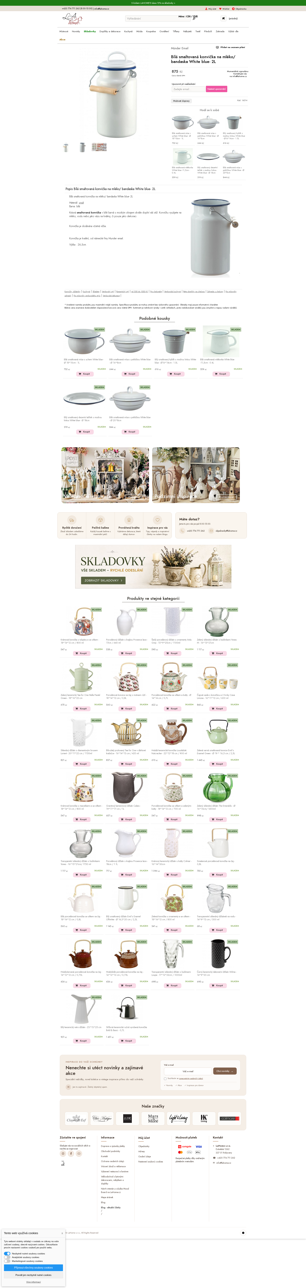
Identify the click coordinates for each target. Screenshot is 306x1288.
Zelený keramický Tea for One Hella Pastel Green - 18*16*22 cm (80, 697)
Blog (103, 1202)
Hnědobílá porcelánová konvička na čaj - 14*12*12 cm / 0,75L (124, 973)
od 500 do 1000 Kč (139, 291)
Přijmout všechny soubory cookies (33, 1267)
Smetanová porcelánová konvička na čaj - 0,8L (216, 863)
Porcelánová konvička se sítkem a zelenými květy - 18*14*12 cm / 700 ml (171, 807)
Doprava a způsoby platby (113, 1146)
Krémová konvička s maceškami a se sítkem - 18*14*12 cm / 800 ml (81, 807)
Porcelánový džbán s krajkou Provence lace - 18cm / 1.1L (127, 863)
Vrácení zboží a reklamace (113, 1166)
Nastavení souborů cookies (150, 1161)
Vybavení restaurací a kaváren (114, 1171)
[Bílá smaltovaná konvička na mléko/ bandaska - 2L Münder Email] (66, 147)
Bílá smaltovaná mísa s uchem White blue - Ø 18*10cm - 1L (181, 136)
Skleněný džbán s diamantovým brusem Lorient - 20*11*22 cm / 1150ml (79, 752)
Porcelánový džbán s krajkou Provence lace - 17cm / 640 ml (127, 641)
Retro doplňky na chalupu (194, 291)
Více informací (33, 1282)
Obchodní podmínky (110, 1151)
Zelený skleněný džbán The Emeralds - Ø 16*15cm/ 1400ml (216, 807)
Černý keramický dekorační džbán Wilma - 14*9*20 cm (217, 973)
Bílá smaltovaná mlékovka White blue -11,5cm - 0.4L (182, 170)
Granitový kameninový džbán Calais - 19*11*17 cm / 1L (123, 807)
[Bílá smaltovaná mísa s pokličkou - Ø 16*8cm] (208, 122)
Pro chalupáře (156, 291)
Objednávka (241, 8)
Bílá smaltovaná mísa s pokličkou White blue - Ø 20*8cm (233, 170)
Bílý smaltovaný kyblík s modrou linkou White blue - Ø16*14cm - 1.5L (234, 136)
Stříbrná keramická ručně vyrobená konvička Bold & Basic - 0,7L (126, 1029)
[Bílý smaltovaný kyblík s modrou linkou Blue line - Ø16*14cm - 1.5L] (234, 122)
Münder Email (179, 48)
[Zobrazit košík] (223, 18)
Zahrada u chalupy (215, 291)
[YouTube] (79, 1153)
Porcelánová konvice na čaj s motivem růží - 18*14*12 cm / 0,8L (126, 697)
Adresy (141, 1151)
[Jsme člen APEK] (63, 1163)
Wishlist (225, 8)
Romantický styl (122, 291)
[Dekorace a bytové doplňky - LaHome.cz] (72, 19)
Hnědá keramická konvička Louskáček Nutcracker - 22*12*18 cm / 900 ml (169, 752)
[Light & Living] (178, 1118)
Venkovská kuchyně (172, 291)
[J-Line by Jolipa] (127, 1118)
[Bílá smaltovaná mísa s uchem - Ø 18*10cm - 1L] (183, 122)
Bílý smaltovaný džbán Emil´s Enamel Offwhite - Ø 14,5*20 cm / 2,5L (123, 918)
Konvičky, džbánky (72, 291)
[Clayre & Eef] (76, 1118)
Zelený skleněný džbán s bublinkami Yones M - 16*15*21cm (217, 641)
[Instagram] (63, 1153)
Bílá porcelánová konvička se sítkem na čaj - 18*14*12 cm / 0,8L (81, 918)
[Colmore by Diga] (229, 1118)
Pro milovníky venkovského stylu (87, 295)
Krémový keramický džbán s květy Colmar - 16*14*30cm (172, 863)
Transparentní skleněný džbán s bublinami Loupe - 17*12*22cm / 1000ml (171, 973)
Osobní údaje (144, 1156)
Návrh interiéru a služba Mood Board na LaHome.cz (115, 1190)
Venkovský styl (108, 291)
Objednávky (143, 1146)
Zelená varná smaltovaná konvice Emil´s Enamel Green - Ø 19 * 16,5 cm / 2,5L (216, 752)
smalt (81, 203)
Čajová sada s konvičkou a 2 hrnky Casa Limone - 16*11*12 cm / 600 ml (216, 697)
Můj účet (212, 8)
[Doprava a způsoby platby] (190, 1150)
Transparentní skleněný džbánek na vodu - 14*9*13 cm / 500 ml (216, 918)
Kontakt (104, 1156)
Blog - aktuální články (110, 1207)
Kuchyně (86, 291)
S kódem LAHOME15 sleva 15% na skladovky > (153, 3)
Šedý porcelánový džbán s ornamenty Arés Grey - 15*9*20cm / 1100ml (172, 641)
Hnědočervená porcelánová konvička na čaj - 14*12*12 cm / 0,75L (81, 973)
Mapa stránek (107, 1197)
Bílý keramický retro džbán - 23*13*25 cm (81, 1027)
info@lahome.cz (101, 8)
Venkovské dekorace (111, 295)
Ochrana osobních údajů (112, 1161)
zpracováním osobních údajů (191, 1078)
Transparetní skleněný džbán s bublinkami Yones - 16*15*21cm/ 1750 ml (80, 863)
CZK (188, 16)
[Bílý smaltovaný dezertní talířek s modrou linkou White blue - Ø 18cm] (208, 156)
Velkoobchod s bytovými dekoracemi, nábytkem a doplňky (112, 1180)
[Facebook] (71, 1153)
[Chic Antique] (102, 1118)
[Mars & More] (153, 1118)
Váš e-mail (169, 1065)
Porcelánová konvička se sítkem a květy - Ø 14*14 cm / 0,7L (171, 697)
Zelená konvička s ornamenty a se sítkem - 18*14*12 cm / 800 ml (171, 918)
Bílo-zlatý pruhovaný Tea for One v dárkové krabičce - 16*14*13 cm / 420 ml (126, 752)
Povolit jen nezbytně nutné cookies (33, 1275)
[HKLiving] (204, 1118)
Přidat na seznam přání (232, 47)
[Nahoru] (243, 1233)
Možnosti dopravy (181, 100)
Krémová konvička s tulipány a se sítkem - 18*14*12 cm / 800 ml (80, 641)
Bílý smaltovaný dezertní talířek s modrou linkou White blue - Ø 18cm (207, 170)
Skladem (96, 291)
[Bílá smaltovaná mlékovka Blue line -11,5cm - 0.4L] (183, 156)
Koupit (86, 373)
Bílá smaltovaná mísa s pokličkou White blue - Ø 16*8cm (208, 136)
